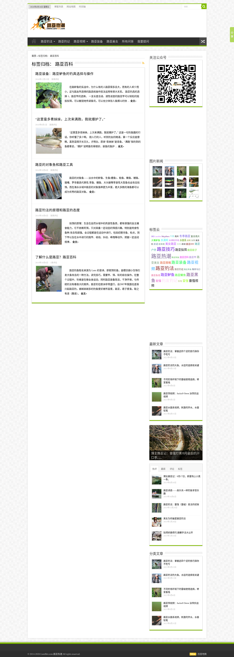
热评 (154, 468)
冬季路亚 (184, 236)
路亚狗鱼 (175, 257)
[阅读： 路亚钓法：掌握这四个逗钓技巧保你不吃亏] (156, 354)
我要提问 (143, 41)
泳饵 (193, 240)
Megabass (166, 236)
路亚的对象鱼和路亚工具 (54, 164)
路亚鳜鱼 (180, 275)
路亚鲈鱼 (167, 274)
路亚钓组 (179, 269)
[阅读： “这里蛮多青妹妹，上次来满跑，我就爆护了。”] (49, 141)
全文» (133, 101)
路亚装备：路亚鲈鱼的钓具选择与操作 (64, 73)
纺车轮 (162, 244)
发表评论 (55, 79)
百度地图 (202, 653)
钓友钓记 (169, 280)
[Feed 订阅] (143, 63)
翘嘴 (179, 244)
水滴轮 (164, 240)
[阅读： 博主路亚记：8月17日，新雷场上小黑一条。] (156, 479)
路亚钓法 (46, 41)
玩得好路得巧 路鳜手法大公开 (178, 532)
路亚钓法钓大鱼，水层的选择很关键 (181, 365)
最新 (163, 468)
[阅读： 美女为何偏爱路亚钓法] (156, 522)
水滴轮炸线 (174, 240)
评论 (172, 468)
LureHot (158, 236)
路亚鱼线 (155, 275)
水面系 (183, 240)
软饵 (158, 281)
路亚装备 (97, 41)
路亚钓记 (64, 41)
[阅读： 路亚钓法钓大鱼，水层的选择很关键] (156, 368)
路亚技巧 (166, 249)
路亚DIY (190, 244)
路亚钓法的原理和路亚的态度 (57, 210)
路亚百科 (184, 257)
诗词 (183, 244)
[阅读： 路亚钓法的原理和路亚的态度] (49, 232)
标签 (180, 468)
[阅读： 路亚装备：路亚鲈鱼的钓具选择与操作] (49, 95)
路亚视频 (79, 41)
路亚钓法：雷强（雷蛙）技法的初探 (181, 504)
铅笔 (180, 281)
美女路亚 (170, 243)
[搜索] (204, 6)
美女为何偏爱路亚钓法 (174, 518)
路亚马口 (196, 269)
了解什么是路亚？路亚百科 (55, 257)
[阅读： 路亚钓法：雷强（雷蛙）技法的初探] (156, 508)
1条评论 (53, 262)
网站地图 (71, 6)
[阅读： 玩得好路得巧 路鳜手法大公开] (156, 536)
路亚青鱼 (188, 269)
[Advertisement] (176, 132)
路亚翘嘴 (165, 262)
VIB (172, 236)
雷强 (185, 281)
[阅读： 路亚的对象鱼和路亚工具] (49, 186)
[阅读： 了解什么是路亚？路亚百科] (49, 279)
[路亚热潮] (47, 27)
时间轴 (82, 6)
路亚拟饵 (181, 250)
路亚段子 (192, 249)
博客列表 (58, 6)
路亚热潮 (161, 256)
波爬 (189, 240)
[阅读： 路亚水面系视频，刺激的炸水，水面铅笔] (156, 411)
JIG (152, 236)
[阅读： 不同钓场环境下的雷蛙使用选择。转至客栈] (156, 383)
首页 (34, 41)
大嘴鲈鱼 (155, 240)
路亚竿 (192, 257)
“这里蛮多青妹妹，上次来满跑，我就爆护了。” (70, 119)
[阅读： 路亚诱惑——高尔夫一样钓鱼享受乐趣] (156, 493)
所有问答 (128, 41)
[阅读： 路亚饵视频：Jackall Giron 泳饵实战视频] (156, 397)
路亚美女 (112, 41)
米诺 (156, 244)
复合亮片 (195, 236)
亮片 (177, 236)
